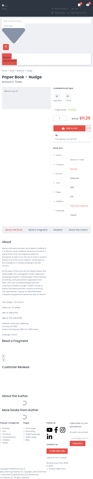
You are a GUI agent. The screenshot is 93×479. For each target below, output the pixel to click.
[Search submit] (6, 47)
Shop (12, 71)
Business (20, 71)
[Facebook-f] (56, 430)
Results (6, 57)
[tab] (13, 230)
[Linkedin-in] (49, 437)
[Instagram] (63, 430)
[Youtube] (49, 430)
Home (4, 71)
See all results (10, 60)
